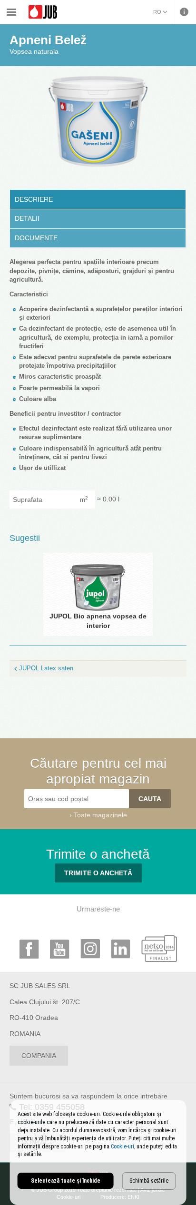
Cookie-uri (122, 1146)
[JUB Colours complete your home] (43, 12)
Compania (38, 1055)
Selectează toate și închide (65, 1180)
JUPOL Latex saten (46, 668)
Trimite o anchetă (98, 873)
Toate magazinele (100, 815)
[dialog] (98, 1152)
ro (157, 12)
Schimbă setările (148, 1180)
